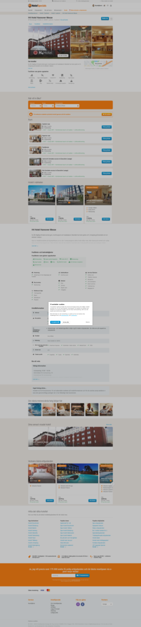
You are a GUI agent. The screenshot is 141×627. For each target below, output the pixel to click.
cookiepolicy (74, 315)
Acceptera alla (55, 322)
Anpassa (88, 322)
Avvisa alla (66, 322)
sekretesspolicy (65, 315)
